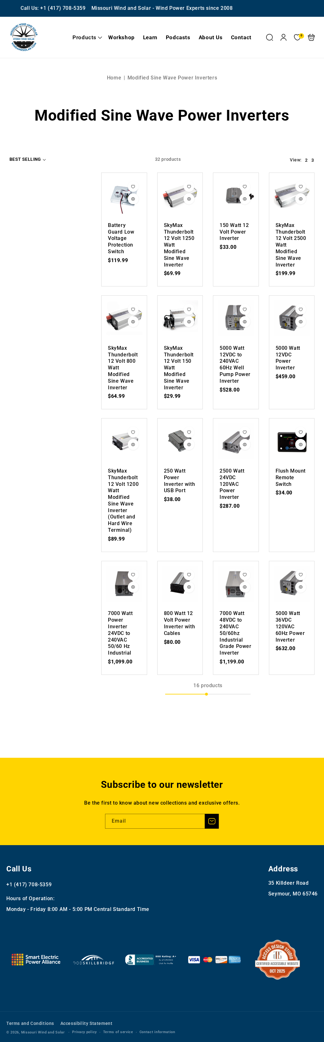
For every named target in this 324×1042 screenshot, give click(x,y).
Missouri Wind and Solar (43, 1032)
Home (114, 78)
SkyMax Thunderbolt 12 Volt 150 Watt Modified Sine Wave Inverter (180, 318)
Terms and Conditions (30, 1023)
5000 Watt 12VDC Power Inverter (292, 318)
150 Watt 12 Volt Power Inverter (236, 195)
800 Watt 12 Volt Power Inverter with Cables (180, 583)
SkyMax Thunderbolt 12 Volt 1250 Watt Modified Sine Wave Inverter (180, 195)
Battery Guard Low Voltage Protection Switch (124, 195)
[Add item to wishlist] (133, 186)
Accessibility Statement (86, 1023)
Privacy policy (84, 1032)
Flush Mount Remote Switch (292, 441)
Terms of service (118, 1032)
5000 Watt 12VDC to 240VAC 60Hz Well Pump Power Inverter (236, 318)
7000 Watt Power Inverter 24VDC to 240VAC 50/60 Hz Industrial (124, 583)
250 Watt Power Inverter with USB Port (180, 441)
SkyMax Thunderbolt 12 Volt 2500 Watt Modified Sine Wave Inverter (292, 195)
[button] (86, 37)
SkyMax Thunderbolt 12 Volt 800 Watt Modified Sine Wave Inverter (124, 318)
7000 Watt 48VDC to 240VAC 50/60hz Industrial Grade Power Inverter (236, 583)
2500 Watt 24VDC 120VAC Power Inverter (236, 441)
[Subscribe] (212, 821)
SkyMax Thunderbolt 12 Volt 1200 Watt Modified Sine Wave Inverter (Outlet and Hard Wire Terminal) (124, 441)
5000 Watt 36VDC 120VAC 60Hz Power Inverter (292, 583)
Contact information (157, 1032)
